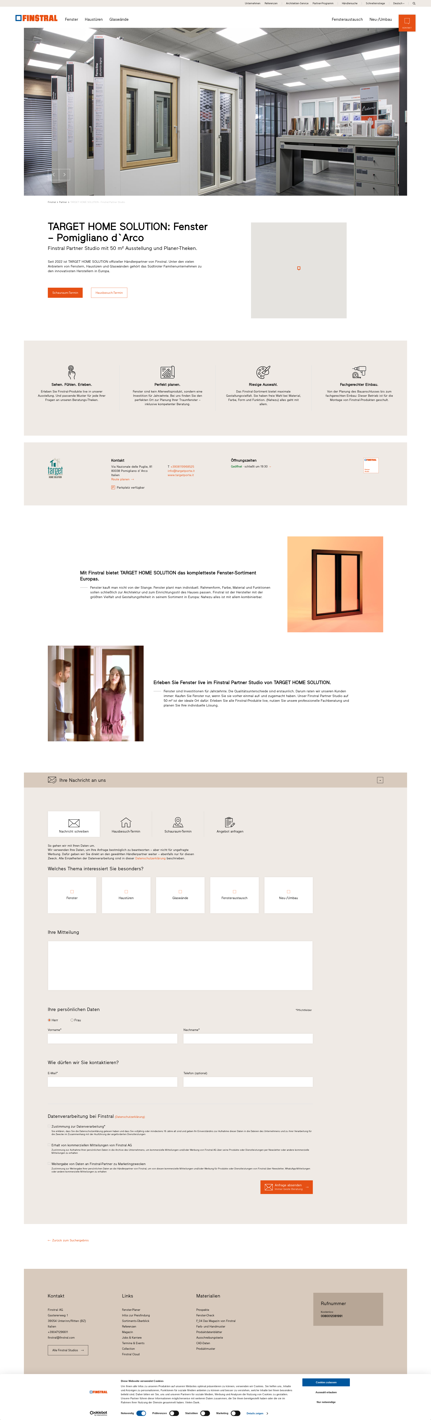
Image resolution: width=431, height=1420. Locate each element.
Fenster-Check (205, 1315)
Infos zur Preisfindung (136, 1315)
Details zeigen (255, 1413)
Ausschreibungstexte (209, 1337)
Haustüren (94, 19)
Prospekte (202, 1309)
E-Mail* (53, 1073)
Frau (77, 1020)
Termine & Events (133, 1343)
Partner (63, 202)
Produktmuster (205, 1348)
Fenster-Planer (131, 1309)
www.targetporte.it (181, 475)
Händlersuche (349, 3)
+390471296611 (58, 1332)
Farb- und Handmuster (210, 1326)
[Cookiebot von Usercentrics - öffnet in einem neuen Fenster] (98, 1413)
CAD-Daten (203, 1343)
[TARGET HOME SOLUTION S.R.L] (76, 468)
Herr (55, 1020)
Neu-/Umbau (381, 19)
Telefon (195, 1073)
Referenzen (271, 3)
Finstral (52, 202)
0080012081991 (331, 1316)
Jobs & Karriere (132, 1337)
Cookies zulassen (326, 1382)
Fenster (71, 19)
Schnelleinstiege (375, 3)
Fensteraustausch (347, 19)
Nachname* (192, 1030)
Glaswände (119, 19)
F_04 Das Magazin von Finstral (216, 1321)
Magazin (127, 1332)
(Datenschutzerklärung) (130, 1117)
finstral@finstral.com (61, 1337)
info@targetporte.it (181, 471)
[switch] (174, 1413)
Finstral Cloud (131, 1354)
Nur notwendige (326, 1402)
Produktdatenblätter (209, 1332)
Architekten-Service (297, 3)
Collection (128, 1348)
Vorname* (54, 1030)
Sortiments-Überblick (135, 1321)
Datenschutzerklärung (150, 858)
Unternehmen (252, 3)
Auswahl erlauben (326, 1392)
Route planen (120, 479)
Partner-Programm (323, 3)
